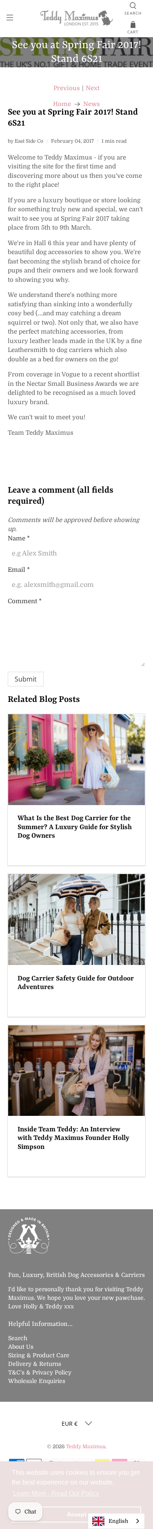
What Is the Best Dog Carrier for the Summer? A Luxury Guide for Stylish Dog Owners (75, 827)
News (91, 104)
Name (19, 538)
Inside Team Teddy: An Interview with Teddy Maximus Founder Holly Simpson (73, 1138)
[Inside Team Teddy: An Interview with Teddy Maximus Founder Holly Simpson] (76, 1070)
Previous (66, 88)
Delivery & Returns (34, 1364)
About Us (20, 1346)
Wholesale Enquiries (36, 1381)
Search (17, 1338)
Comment (25, 601)
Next (93, 88)
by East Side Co (25, 141)
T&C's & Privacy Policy (39, 1372)
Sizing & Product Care (38, 1355)
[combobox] (116, 1521)
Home (62, 104)
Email (19, 569)
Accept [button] (76, 1514)
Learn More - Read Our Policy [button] (56, 1493)
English (118, 1521)
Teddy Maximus (85, 1446)
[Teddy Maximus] (76, 18)
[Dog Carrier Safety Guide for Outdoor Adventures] (76, 919)
